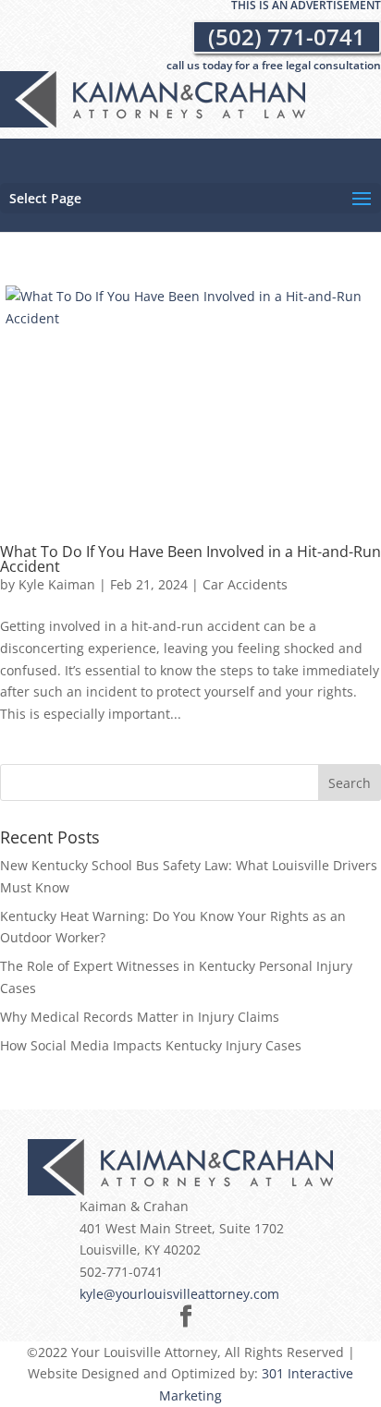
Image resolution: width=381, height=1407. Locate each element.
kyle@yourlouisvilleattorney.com (179, 1294)
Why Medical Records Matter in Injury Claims (139, 1016)
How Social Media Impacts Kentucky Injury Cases (150, 1045)
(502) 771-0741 (286, 36)
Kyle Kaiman (56, 584)
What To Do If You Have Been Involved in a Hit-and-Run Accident (190, 558)
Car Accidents (245, 584)
